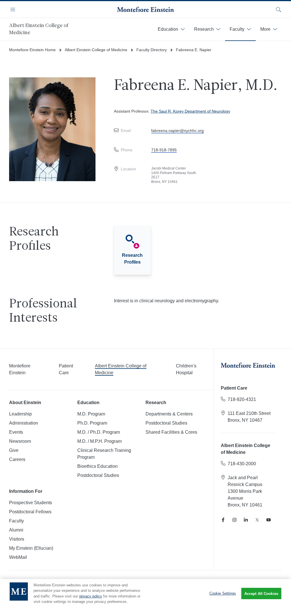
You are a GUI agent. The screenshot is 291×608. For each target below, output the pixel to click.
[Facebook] (223, 520)
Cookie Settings (222, 593)
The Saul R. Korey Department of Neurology (190, 111)
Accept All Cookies (261, 594)
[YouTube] (268, 520)
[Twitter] (257, 520)
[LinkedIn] (246, 520)
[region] (145, 593)
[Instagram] (234, 520)
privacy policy (90, 596)
